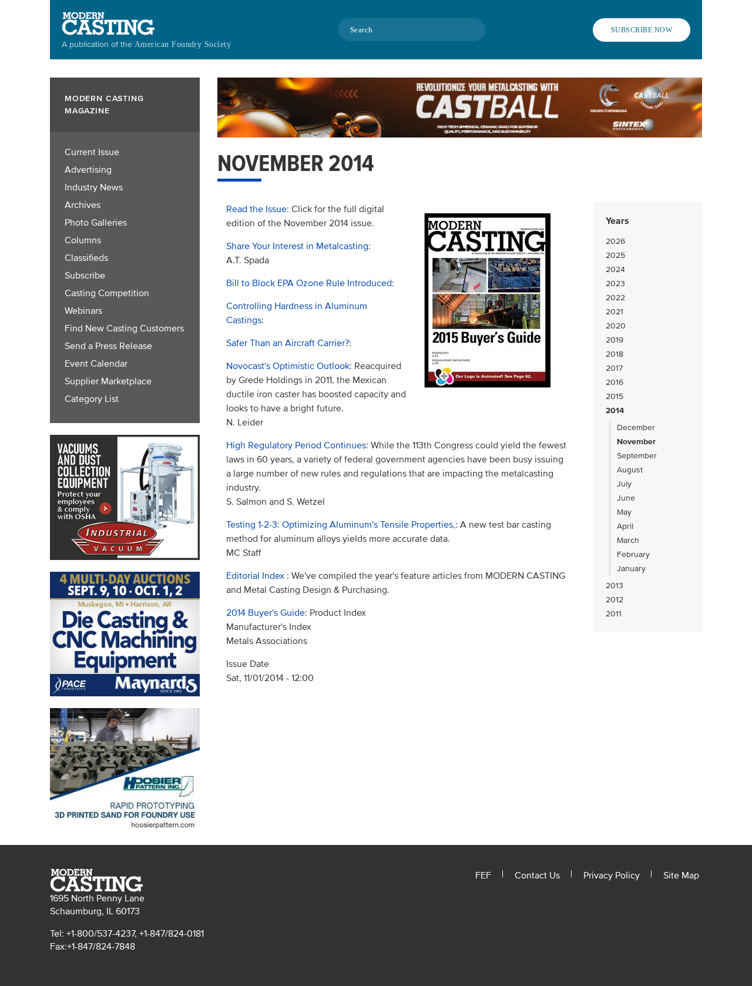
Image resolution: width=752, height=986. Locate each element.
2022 (615, 298)
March (628, 540)
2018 (614, 354)
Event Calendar (96, 364)
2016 (614, 382)
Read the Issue (256, 209)
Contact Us (537, 875)
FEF (483, 875)
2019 (614, 340)
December (636, 427)
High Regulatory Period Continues (296, 445)
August (630, 470)
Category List (92, 399)
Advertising (88, 170)
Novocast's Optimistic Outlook (288, 366)
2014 (615, 410)
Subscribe (85, 275)
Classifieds (86, 258)
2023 (615, 284)
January (631, 569)
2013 (614, 586)
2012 (614, 600)
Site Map (681, 875)
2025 (615, 255)
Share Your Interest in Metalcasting (297, 246)
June (626, 498)
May (624, 512)
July (624, 484)
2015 (614, 396)
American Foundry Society (183, 44)
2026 (615, 241)
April (625, 526)
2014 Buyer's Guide (265, 613)
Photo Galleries (96, 223)
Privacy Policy (611, 875)
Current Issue (92, 152)
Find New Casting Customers (124, 328)
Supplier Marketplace (108, 381)
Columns (83, 240)
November (636, 442)
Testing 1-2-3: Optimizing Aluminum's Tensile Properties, (340, 525)
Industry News (94, 187)
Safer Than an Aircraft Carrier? (287, 343)
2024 (615, 269)
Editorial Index (256, 576)
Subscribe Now (641, 30)
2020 (616, 326)
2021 (614, 312)
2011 (614, 614)
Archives (82, 205)
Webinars (83, 311)
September (637, 456)
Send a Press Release (108, 346)
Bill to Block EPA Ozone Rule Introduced (309, 283)
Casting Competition (107, 293)
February (633, 554)
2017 (614, 368)
